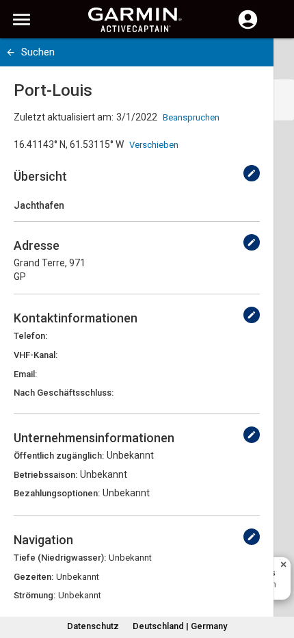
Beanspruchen (191, 117)
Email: (25, 374)
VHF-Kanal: (35, 355)
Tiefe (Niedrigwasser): (60, 557)
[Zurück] (10, 52)
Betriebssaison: (45, 475)
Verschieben (153, 145)
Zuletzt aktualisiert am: (63, 117)
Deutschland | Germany (180, 626)
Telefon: (30, 336)
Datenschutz (93, 626)
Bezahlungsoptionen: (57, 493)
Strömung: (34, 595)
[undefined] (251, 173)
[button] (277, 575)
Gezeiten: (33, 577)
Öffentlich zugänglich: (59, 455)
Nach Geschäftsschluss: (63, 392)
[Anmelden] (248, 27)
